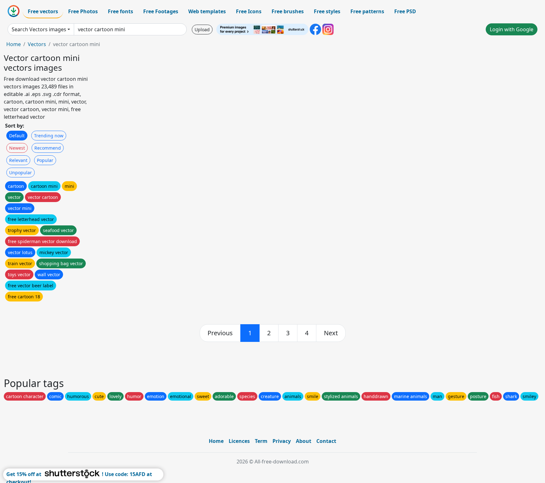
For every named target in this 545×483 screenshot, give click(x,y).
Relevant (18, 160)
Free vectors (43, 11)
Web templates (207, 11)
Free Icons (248, 11)
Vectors (37, 44)
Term (261, 441)
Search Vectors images (39, 29)
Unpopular (20, 173)
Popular (45, 160)
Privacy (281, 441)
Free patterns (367, 11)
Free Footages (160, 11)
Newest (17, 148)
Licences (239, 441)
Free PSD (405, 11)
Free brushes (288, 11)
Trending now (48, 136)
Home (13, 44)
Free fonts (120, 11)
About (303, 441)
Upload (202, 30)
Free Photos (83, 11)
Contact (326, 441)
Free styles (327, 11)
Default (17, 136)
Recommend (47, 148)
